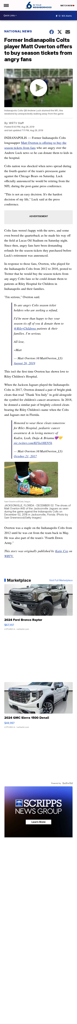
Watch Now (66, 5)
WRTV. (9, 556)
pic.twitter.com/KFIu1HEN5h (33, 443)
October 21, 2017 (25, 456)
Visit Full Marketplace (61, 580)
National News (18, 31)
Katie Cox (61, 551)
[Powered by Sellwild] (67, 783)
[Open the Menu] (6, 5)
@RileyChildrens (25, 328)
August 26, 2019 (24, 363)
